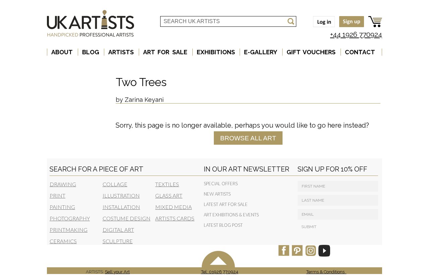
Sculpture (118, 241)
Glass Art (168, 195)
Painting (62, 207)
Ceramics (63, 241)
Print (57, 195)
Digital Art (118, 229)
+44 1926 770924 (356, 34)
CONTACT (360, 52)
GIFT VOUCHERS (311, 52)
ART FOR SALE (165, 52)
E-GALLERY (260, 52)
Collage (115, 184)
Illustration (121, 195)
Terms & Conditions (326, 271)
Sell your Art (117, 271)
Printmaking (68, 229)
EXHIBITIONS (216, 52)
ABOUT (62, 52)
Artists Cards (174, 218)
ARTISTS (121, 52)
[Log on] (322, 27)
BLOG (90, 52)
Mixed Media (173, 207)
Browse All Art (248, 137)
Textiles (167, 184)
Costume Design (126, 218)
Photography (70, 218)
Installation (121, 207)
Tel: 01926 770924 (219, 271)
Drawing (63, 184)
